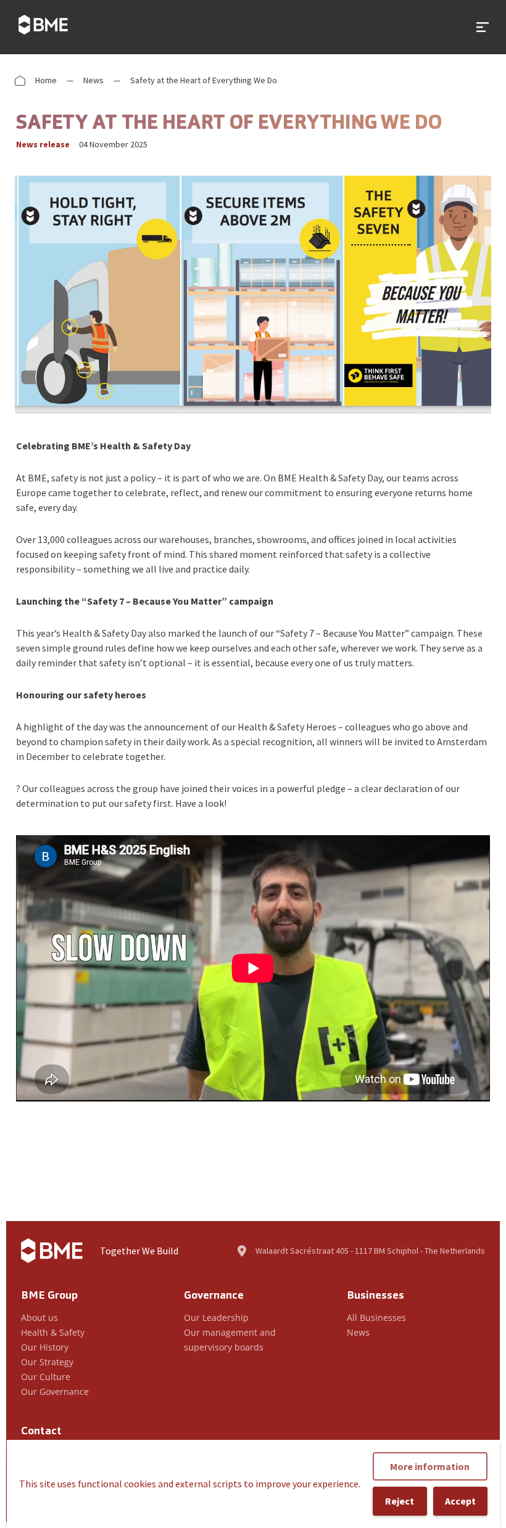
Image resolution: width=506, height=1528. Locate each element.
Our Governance (55, 1391)
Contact (41, 1431)
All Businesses (376, 1317)
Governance (214, 1296)
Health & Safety (53, 1332)
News (93, 80)
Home (46, 80)
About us (39, 1317)
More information (430, 1466)
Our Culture (45, 1377)
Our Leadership (216, 1317)
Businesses (375, 1296)
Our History (44, 1347)
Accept (460, 1501)
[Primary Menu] (482, 27)
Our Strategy (47, 1362)
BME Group (49, 1296)
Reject (399, 1501)
